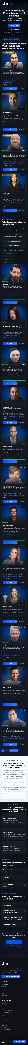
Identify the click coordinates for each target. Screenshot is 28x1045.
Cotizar (10, 88)
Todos (4, 250)
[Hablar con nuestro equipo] (25, 1038)
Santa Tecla (4, 986)
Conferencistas (5, 1022)
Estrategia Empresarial (8, 253)
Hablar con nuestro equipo (14, 241)
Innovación (4, 1005)
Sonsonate (4, 995)
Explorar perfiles (14, 25)
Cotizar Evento (5, 1032)
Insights (3, 1015)
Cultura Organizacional (8, 256)
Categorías (4, 1025)
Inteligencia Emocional (8, 262)
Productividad (12, 250)
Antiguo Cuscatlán (5, 988)
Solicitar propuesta (14, 29)
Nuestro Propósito (5, 1029)
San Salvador (4, 984)
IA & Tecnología (5, 1012)
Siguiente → (13, 750)
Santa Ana (3, 993)
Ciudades (3, 1027)
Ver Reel (23, 150)
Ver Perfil (21, 88)
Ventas (3, 1008)
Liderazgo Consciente (8, 259)
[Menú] (25, 3)
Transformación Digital (6, 1010)
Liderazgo (21, 250)
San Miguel (4, 991)
